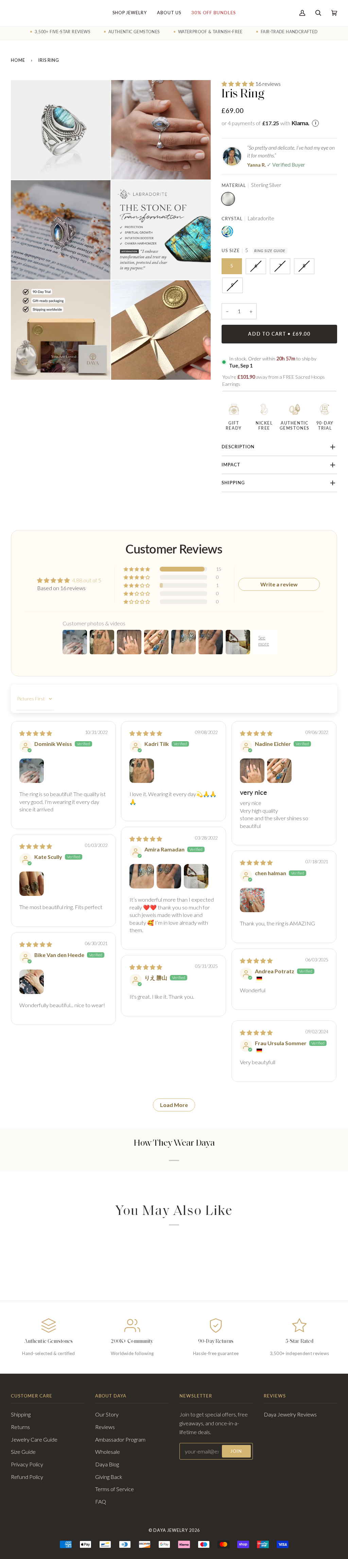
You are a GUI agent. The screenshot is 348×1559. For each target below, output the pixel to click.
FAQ (100, 1501)
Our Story (107, 1414)
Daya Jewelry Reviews (290, 1414)
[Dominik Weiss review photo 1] (31, 770)
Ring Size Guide (269, 251)
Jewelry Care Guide (34, 1439)
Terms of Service (114, 1489)
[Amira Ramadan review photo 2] (169, 876)
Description (238, 446)
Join (236, 1451)
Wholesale (107, 1451)
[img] (35, 733)
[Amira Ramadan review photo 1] (141, 876)
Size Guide (23, 1451)
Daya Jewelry (170, 1530)
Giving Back (108, 1476)
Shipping (233, 482)
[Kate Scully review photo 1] (31, 883)
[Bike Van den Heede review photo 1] (31, 982)
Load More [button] (174, 1105)
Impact (231, 464)
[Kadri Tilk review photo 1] (141, 770)
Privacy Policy (27, 1464)
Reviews (105, 1427)
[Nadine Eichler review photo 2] (279, 770)
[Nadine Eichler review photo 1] (252, 770)
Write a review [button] (279, 584)
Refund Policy (27, 1476)
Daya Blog (107, 1464)
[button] (238, 83)
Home (18, 60)
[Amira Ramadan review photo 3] (196, 876)
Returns (20, 1427)
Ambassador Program (120, 1439)
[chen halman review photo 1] (252, 900)
